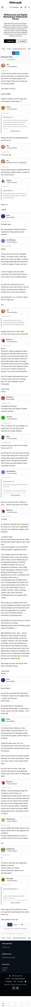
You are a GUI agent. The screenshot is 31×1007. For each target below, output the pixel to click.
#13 (29, 477)
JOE (3, 59)
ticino (8, 215)
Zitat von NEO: (7, 190)
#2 (29, 113)
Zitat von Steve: (7, 481)
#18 (29, 825)
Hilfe (15, 981)
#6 (29, 221)
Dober (8, 719)
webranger (9, 878)
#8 (29, 316)
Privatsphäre (8, 981)
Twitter (4, 970)
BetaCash (9, 339)
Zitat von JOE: (7, 117)
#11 (29, 423)
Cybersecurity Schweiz (8, 957)
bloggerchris (10, 849)
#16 (29, 725)
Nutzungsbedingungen (18, 978)
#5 (29, 186)
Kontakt (8, 978)
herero (8, 107)
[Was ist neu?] (25, 7)
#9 (29, 345)
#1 (29, 70)
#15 (29, 685)
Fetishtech (9, 397)
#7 (29, 246)
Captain (8, 180)
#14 (29, 516)
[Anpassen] (21, 7)
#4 (29, 166)
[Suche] (29, 7)
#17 (29, 788)
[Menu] (2, 7)
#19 (29, 855)
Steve (8, 436)
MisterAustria (10, 819)
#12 (29, 442)
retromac (9, 417)
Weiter (15, 924)
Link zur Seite (5, 94)
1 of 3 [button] (9, 924)
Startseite (20, 981)
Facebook (5, 968)
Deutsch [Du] (18, 976)
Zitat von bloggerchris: (9, 888)
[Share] (27, 70)
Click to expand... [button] (16, 131)
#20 (29, 884)
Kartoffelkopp (10, 240)
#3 (29, 152)
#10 (29, 403)
